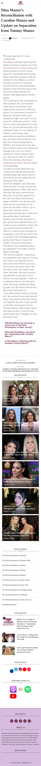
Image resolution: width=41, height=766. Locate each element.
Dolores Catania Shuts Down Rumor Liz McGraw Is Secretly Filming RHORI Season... (20, 425)
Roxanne (14, 38)
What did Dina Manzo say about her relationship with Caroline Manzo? (20, 334)
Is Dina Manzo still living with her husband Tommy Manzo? (20, 342)
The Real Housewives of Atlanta (14, 555)
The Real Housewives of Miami (13, 575)
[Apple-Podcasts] (13, 687)
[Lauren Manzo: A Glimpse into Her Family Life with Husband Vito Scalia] (8, 638)
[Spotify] (27, 687)
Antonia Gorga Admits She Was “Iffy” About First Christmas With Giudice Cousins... (19, 398)
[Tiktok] (25, 721)
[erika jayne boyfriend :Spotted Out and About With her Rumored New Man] (8, 651)
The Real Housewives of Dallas (14, 565)
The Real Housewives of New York (15, 585)
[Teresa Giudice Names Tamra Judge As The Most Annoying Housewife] (20, 528)
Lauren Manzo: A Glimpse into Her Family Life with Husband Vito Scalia (27, 637)
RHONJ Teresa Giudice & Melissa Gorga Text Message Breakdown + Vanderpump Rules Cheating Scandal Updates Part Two (27, 624)
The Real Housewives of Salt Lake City (16, 600)
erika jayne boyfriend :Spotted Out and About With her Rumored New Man (27, 650)
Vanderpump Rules (9, 605)
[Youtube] (13, 694)
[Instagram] (20, 721)
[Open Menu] (2, 3)
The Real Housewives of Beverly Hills (16, 560)
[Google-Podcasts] (20, 687)
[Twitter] (16, 721)
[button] (20, 325)
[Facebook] (11, 721)
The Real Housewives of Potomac (15, 595)
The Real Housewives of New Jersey (16, 580)
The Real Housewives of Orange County (17, 590)
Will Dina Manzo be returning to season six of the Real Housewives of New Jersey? (20, 325)
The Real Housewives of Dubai (13, 570)
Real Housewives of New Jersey (18, 68)
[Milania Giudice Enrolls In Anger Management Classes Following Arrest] (20, 501)
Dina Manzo (8, 62)
